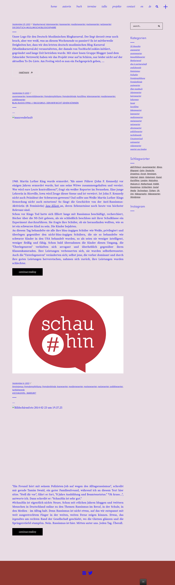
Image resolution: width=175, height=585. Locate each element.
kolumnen (134, 99)
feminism (151, 174)
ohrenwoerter (136, 128)
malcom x (135, 184)
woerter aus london (138, 149)
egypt (143, 174)
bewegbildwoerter (34, 96)
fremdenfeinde (69, 96)
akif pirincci (135, 167)
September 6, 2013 (20, 383)
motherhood (146, 184)
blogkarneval (39, 24)
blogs (159, 167)
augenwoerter (19, 96)
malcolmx (153, 180)
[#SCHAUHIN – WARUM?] (67, 334)
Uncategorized (136, 138)
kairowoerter (135, 96)
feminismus (17, 386)
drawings (134, 174)
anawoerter (135, 50)
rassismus (135, 187)
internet (134, 177)
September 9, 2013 (20, 93)
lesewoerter (64, 24)
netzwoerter (105, 24)
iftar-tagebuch (136, 89)
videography (141, 194)
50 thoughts (135, 46)
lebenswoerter (93, 96)
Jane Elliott (53, 206)
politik (156, 184)
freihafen (134, 74)
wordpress (135, 197)
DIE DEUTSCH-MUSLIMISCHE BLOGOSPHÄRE (34, 28)
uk (158, 190)
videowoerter (135, 145)
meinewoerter (92, 24)
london (144, 180)
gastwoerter (135, 85)
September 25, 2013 (21, 24)
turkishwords (18, 390)
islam (141, 177)
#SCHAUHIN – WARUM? (24, 393)
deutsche (149, 170)
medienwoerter (78, 24)
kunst (132, 103)
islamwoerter (52, 24)
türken (152, 190)
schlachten (147, 187)
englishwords (135, 67)
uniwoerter (135, 142)
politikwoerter (18, 99)
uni (132, 194)
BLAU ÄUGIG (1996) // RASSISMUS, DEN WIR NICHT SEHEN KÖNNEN (45, 103)
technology (142, 190)
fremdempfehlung (53, 96)
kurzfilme (81, 96)
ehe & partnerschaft (138, 64)
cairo (142, 170)
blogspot (134, 170)
